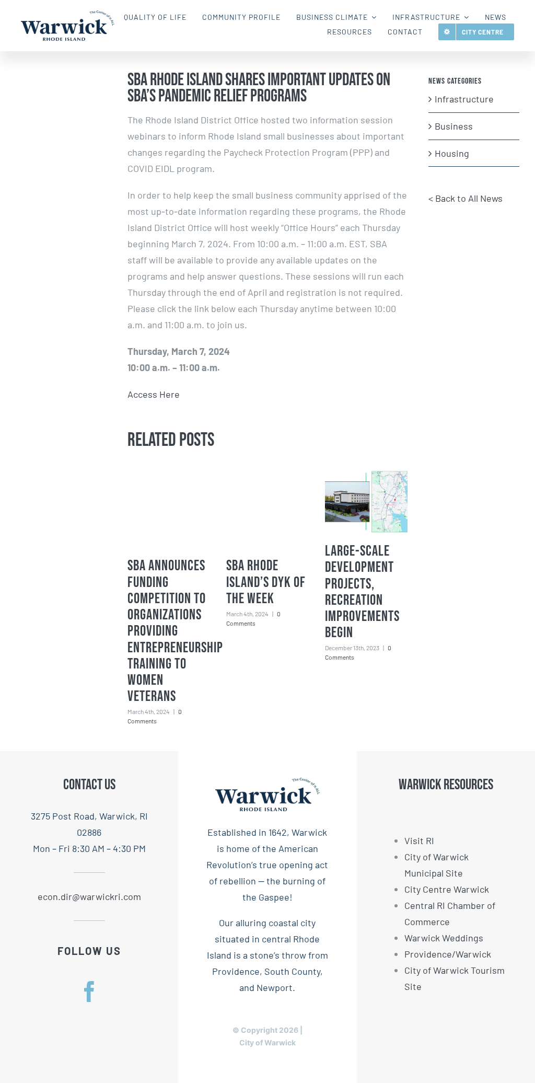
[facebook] (89, 991)
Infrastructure (464, 99)
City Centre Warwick (446, 889)
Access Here (153, 394)
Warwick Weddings (443, 937)
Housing (452, 153)
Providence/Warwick (447, 954)
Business (454, 126)
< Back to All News (465, 198)
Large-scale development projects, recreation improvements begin (362, 592)
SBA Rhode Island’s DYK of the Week (266, 582)
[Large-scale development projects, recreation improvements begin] (366, 502)
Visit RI (419, 840)
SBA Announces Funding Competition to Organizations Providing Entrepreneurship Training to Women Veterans (175, 631)
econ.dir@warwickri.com (89, 896)
